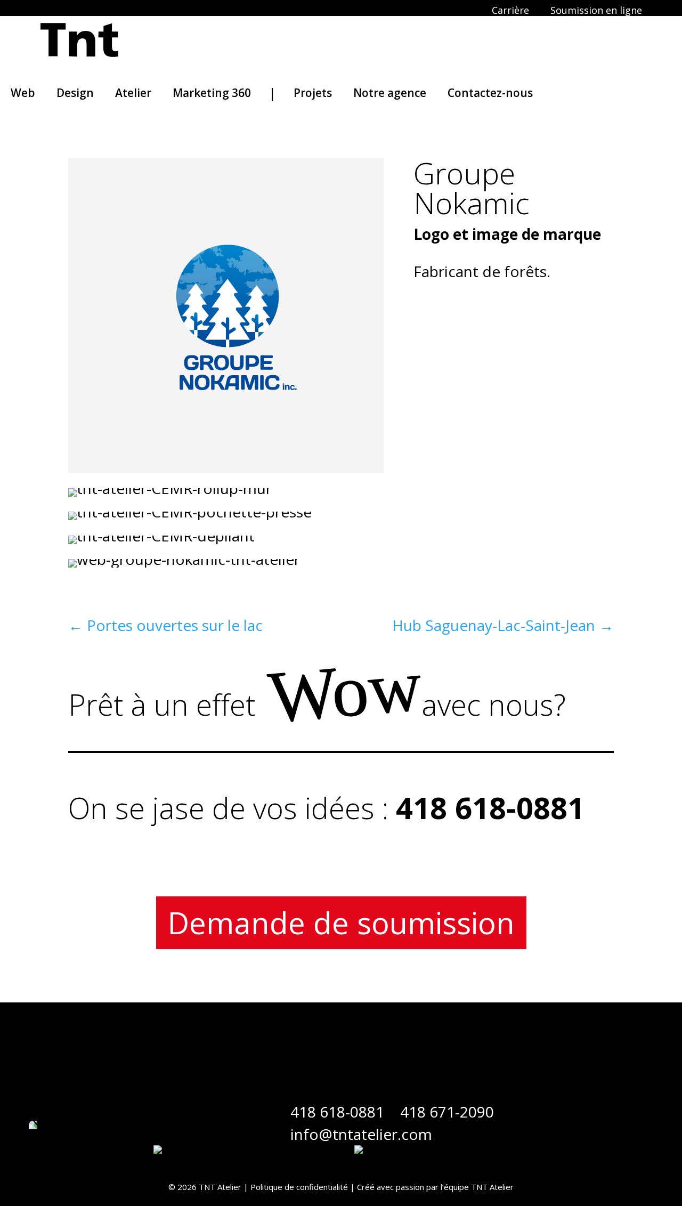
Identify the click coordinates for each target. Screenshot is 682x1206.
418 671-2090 (447, 1112)
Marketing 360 (212, 92)
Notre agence (389, 92)
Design (75, 92)
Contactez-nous (490, 92)
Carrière (510, 10)
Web (23, 92)
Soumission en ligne (596, 10)
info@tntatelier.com (361, 1134)
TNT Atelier (492, 1186)
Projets (313, 92)
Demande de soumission (341, 922)
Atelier (133, 92)
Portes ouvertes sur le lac (165, 625)
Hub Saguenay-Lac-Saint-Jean (503, 625)
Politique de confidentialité (299, 1186)
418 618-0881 (337, 1112)
